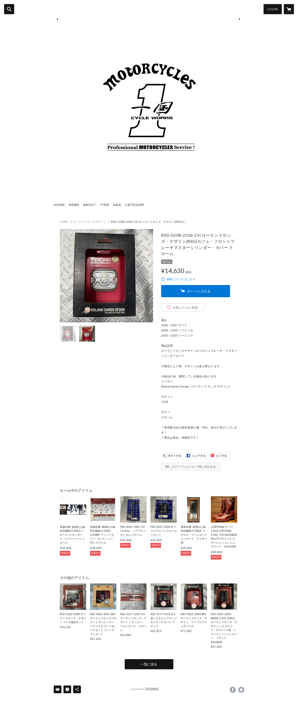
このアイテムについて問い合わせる (193, 466)
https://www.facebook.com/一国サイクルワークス (233, 690)
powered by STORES (145, 689)
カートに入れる (199, 291)
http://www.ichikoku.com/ (241, 690)
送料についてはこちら (181, 279)
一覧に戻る (149, 664)
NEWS (74, 205)
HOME (59, 205)
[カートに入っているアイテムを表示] (289, 9)
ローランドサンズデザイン (89, 221)
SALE (117, 205)
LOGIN (273, 9)
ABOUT (89, 205)
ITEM (104, 205)
